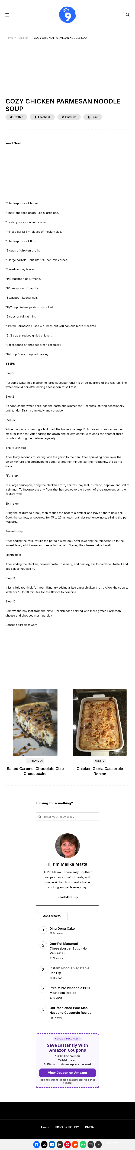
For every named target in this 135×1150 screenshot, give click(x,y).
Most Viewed (52, 916)
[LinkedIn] (52, 1144)
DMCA (89, 1127)
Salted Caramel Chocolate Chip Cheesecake (35, 771)
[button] (7, 14)
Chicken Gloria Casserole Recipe (100, 771)
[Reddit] (75, 1144)
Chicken (23, 37)
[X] (44, 1144)
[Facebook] (36, 1144)
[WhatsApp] (83, 1144)
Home (9, 37)
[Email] (91, 1144)
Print (95, 116)
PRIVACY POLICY (67, 1127)
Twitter (18, 116)
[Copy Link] (98, 1144)
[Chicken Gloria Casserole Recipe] (100, 722)
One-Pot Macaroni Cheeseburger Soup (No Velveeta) (68, 948)
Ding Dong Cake (62, 928)
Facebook (44, 116)
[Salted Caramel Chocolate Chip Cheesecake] (35, 722)
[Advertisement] (67, 71)
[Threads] (60, 1144)
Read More (65, 897)
